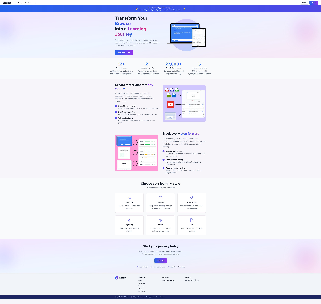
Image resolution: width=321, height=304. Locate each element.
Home (140, 280)
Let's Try (160, 261)
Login (304, 2)
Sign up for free (124, 53)
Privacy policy (150, 296)
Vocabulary (18, 3)
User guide (141, 291)
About (35, 3)
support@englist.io (168, 280)
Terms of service (160, 296)
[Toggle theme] (297, 2)
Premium (28, 3)
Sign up (313, 2)
